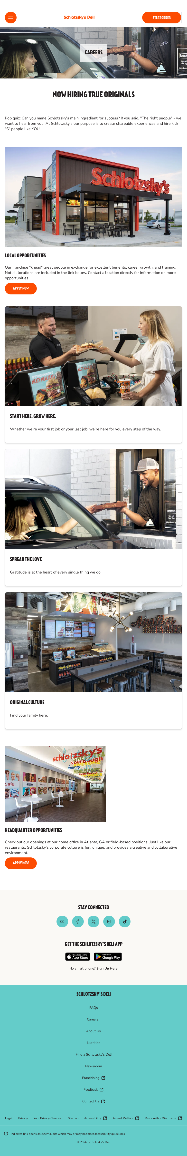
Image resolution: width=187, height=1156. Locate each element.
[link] (79, 17)
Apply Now (21, 289)
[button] (11, 17)
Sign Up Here (107, 968)
